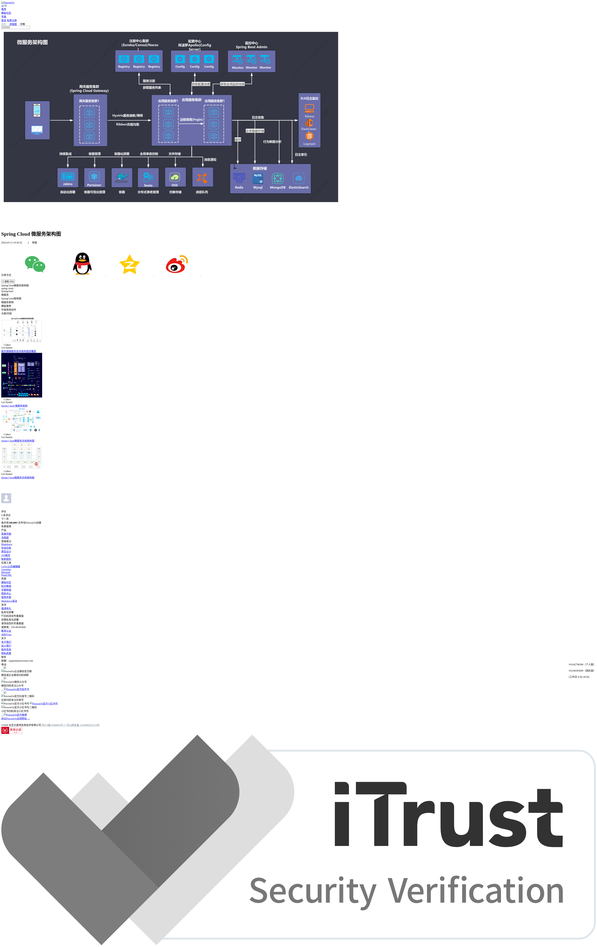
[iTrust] (298, 944)
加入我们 (6, 645)
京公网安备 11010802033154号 (83, 725)
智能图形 (6, 559)
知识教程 (6, 586)
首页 (4, 24)
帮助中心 (6, 593)
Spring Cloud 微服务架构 (14, 405)
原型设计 (6, 551)
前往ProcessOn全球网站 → (15, 718)
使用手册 (6, 597)
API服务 (5, 555)
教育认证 (6, 631)
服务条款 (6, 649)
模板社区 (6, 13)
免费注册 (12, 20)
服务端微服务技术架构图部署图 (18, 351)
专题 (3, 16)
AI (2, 5)
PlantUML (6, 575)
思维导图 (6, 534)
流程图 (13, 24)
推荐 (3, 9)
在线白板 (6, 548)
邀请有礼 (6, 608)
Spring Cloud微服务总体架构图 (17, 440)
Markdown (6, 544)
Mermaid (5, 572)
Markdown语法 (9, 601)
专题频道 (6, 590)
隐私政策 (6, 653)
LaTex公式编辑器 (10, 566)
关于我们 (6, 642)
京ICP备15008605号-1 (53, 725)
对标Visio (6, 634)
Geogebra (6, 569)
